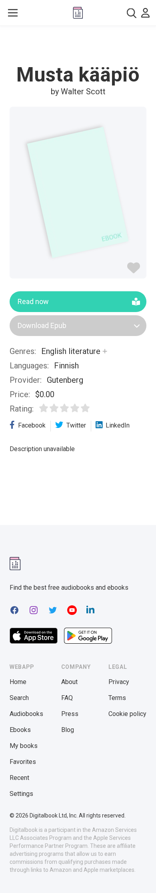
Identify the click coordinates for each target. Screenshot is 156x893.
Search (19, 698)
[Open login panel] (145, 13)
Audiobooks (26, 714)
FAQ (67, 698)
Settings (21, 794)
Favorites (23, 762)
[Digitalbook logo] (78, 12)
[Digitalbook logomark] (15, 563)
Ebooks (20, 730)
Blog (67, 730)
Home (18, 682)
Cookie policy (127, 714)
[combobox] (131, 13)
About (69, 682)
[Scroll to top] (142, 875)
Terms (117, 698)
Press (69, 714)
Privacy (118, 682)
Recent (19, 778)
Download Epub (42, 325)
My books (24, 746)
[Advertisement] (78, 46)
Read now (33, 301)
